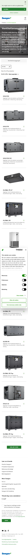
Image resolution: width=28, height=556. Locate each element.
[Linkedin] (5, 531)
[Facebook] (8, 531)
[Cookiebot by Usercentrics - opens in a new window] (16, 250)
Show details (20, 295)
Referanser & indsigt (7, 469)
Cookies (14, 539)
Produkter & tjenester (8, 466)
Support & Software (7, 471)
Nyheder (4, 486)
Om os (3, 481)
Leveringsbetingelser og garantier (11, 484)
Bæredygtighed (6, 474)
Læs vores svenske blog (8, 488)
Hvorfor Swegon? (6, 464)
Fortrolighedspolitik (20, 516)
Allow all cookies (14, 300)
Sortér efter (4, 74)
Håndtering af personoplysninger (10, 542)
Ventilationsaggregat (11, 22)
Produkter (4, 22)
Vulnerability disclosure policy (9, 544)
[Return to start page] (6, 18)
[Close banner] (25, 249)
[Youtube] (3, 531)
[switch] (24, 280)
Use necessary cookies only (14, 305)
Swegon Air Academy (8, 491)
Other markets (14, 12)
